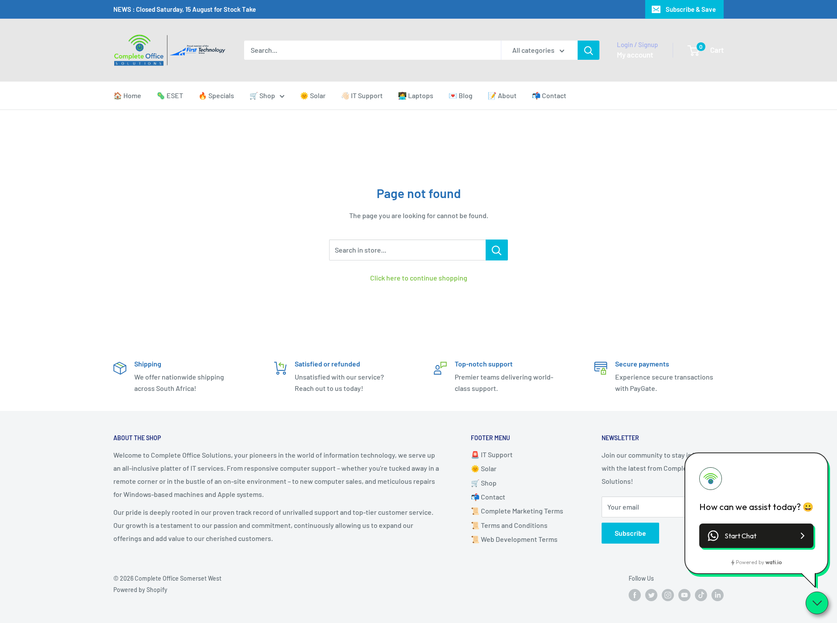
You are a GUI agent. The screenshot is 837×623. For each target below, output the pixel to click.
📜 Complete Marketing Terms (517, 511)
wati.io (774, 562)
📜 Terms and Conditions (509, 525)
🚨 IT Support (492, 454)
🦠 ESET (170, 95)
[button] (756, 536)
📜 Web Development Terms (514, 539)
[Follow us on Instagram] (668, 595)
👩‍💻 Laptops (415, 95)
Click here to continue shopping (418, 278)
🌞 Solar (313, 95)
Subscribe (630, 533)
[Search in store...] (497, 250)
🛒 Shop (262, 95)
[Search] (588, 50)
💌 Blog (461, 95)
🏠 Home (127, 95)
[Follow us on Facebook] (635, 595)
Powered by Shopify (140, 589)
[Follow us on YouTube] (684, 595)
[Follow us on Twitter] (651, 595)
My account (635, 54)
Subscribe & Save (691, 9)
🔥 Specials (216, 95)
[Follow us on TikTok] (701, 595)
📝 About (502, 95)
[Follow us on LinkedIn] (717, 595)
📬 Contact (549, 95)
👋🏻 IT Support (362, 95)
